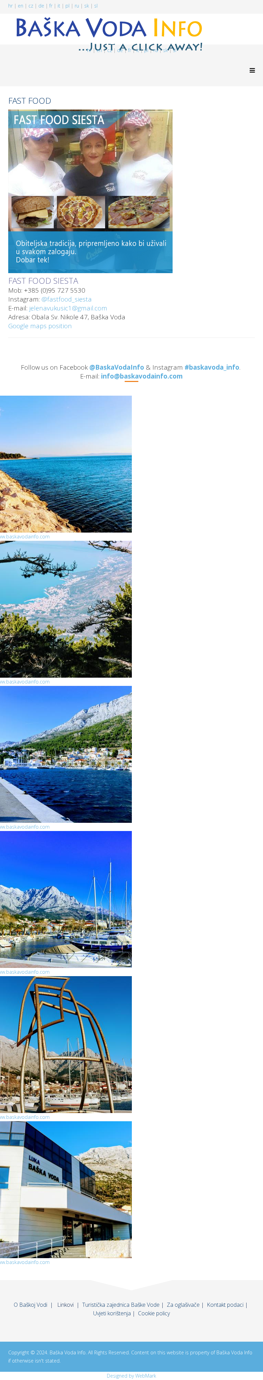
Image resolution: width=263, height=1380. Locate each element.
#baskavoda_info (212, 367)
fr (50, 5)
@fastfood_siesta (66, 299)
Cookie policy (154, 1313)
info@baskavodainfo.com (142, 376)
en (20, 5)
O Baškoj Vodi (30, 1304)
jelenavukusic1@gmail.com (68, 308)
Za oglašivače (183, 1304)
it (59, 5)
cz (30, 5)
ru (77, 5)
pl (67, 5)
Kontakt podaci (225, 1304)
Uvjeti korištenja (112, 1313)
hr (10, 5)
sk (86, 5)
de (41, 5)
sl (96, 5)
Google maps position (40, 325)
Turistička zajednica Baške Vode (121, 1304)
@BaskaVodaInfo (116, 367)
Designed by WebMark (131, 1375)
